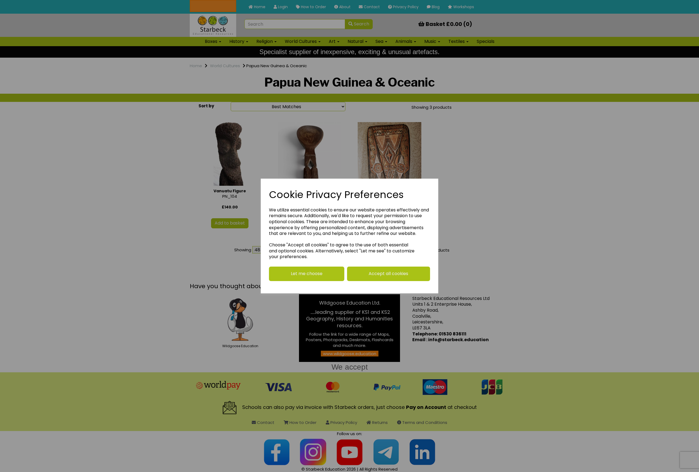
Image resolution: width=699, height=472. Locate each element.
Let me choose (306, 273)
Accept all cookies (388, 273)
